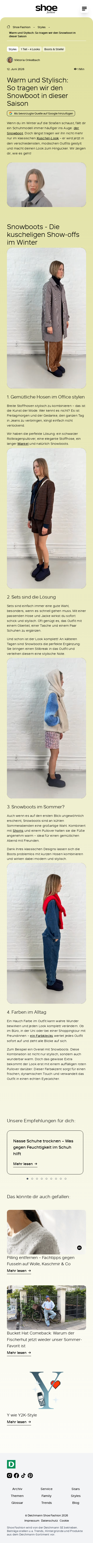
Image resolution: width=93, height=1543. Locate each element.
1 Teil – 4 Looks (30, 49)
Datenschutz (49, 1520)
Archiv (17, 1489)
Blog (75, 1502)
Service (47, 1489)
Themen (17, 1495)
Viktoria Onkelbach (27, 60)
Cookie (64, 1520)
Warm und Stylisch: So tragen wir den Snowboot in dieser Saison (42, 34)
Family (46, 1495)
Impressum (31, 1520)
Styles (42, 27)
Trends (46, 1502)
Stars (76, 1489)
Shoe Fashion (21, 27)
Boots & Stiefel (54, 49)
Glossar (17, 1502)
